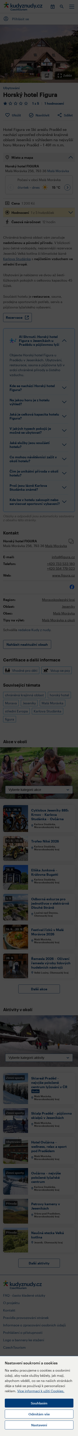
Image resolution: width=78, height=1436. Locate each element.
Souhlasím (39, 1403)
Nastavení (39, 1425)
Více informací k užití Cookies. (40, 1391)
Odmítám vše (39, 1414)
